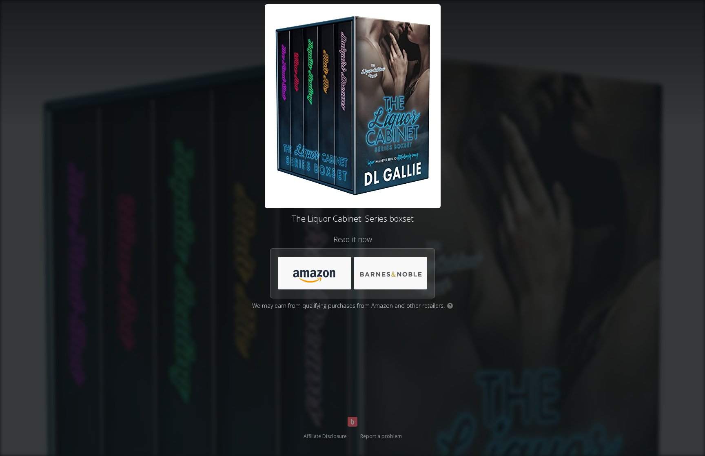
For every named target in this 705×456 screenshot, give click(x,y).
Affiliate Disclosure (325, 436)
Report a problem (381, 436)
